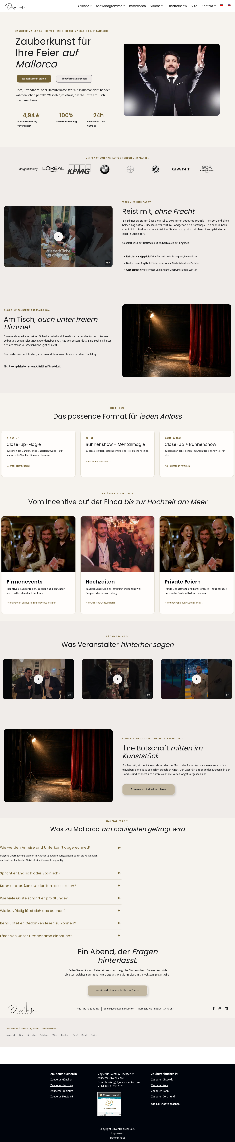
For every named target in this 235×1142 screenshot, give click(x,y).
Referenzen (137, 6)
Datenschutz (117, 1138)
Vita (194, 6)
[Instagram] (220, 1008)
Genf (75, 1035)
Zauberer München (61, 1080)
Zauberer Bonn (160, 1091)
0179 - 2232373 (114, 1086)
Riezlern (65, 1035)
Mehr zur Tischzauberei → (20, 466)
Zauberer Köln (159, 1085)
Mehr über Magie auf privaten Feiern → (184, 602)
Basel (84, 1035)
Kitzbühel (31, 1035)
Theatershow (177, 6)
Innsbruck (10, 1035)
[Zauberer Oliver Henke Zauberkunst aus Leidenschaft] (16, 6)
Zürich (94, 1035)
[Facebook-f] (213, 1008)
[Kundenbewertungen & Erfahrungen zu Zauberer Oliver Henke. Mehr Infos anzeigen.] (109, 1115)
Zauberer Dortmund (163, 1097)
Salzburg (44, 1035)
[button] (91, 6)
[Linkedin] (226, 1008)
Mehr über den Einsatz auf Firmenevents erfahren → (33, 602)
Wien (54, 1035)
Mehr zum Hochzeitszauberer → (102, 602)
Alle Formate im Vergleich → (179, 466)
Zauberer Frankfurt (61, 1091)
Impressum (117, 1133)
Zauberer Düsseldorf (163, 1080)
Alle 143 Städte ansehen (165, 1104)
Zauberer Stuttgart (61, 1097)
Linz (21, 1035)
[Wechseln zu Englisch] (229, 5)
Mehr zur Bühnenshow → (98, 461)
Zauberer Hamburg (61, 1085)
